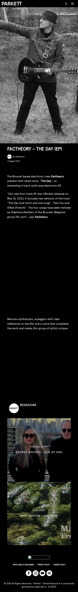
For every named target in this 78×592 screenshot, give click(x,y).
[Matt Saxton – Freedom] (39, 513)
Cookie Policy (59, 565)
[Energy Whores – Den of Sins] (39, 450)
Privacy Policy (44, 565)
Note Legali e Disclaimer (23, 565)
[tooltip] (9, 168)
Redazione (19, 157)
